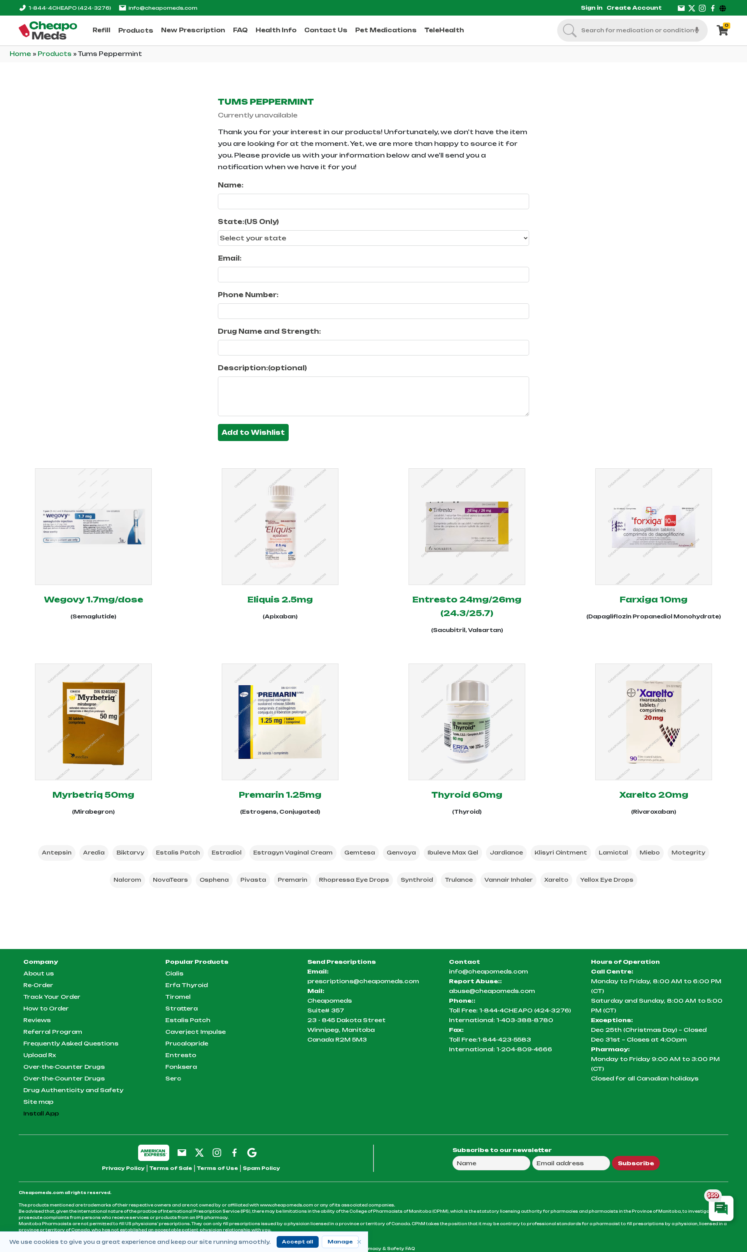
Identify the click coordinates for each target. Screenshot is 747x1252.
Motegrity (688, 852)
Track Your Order (52, 996)
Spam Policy (261, 1168)
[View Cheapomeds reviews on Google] (252, 1152)
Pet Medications (386, 30)
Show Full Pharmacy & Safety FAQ (373, 1248)
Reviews (37, 1020)
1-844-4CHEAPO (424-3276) (525, 1010)
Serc (173, 1078)
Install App (41, 1113)
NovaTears (170, 880)
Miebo (650, 852)
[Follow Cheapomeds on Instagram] (217, 1152)
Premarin (292, 880)
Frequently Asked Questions (70, 1043)
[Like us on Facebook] (713, 7)
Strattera (181, 1008)
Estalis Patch (178, 852)
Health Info (276, 30)
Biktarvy (130, 852)
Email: (230, 258)
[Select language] (723, 8)
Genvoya (401, 852)
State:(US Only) (248, 222)
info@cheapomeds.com (162, 8)
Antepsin (57, 852)
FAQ (240, 30)
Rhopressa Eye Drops (354, 880)
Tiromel (178, 996)
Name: (231, 185)
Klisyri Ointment (561, 852)
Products (135, 30)
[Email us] (681, 7)
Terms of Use (217, 1168)
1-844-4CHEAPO (69, 8)
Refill (101, 30)
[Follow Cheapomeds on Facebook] (234, 1152)
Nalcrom (127, 880)
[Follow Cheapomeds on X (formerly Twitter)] (199, 1152)
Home (21, 54)
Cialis (174, 973)
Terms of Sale (170, 1168)
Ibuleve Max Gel (453, 852)
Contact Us (325, 30)
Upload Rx (39, 1055)
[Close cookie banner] (359, 1242)
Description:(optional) (262, 368)
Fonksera (181, 1066)
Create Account (634, 8)
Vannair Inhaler (508, 880)
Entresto (180, 1055)
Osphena (214, 880)
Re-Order (38, 985)
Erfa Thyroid (186, 985)
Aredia (94, 852)
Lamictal (613, 852)
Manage (340, 1242)
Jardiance (506, 852)
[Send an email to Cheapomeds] (182, 1152)
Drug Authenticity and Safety (73, 1090)
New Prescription (193, 30)
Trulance (459, 880)
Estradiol (227, 852)
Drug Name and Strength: (269, 331)
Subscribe (636, 1163)
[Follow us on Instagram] (702, 7)
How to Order (46, 1008)
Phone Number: (248, 295)
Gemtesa (359, 852)
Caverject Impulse (195, 1031)
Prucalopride (186, 1043)
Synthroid (417, 880)
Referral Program (52, 1031)
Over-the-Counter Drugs (64, 1066)
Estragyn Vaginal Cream (293, 852)
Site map (38, 1101)
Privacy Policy (123, 1168)
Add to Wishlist (253, 432)
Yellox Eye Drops (606, 880)
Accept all (297, 1242)
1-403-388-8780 (524, 1020)
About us (38, 973)
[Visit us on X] (692, 7)
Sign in (592, 8)
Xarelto (556, 880)
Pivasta (253, 880)
